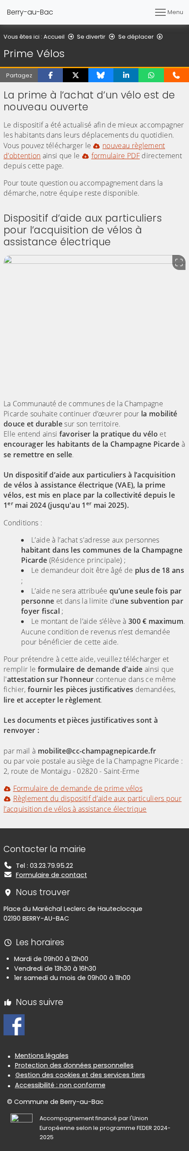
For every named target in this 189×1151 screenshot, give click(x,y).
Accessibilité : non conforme (60, 1085)
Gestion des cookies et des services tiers (80, 1075)
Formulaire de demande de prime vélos (77, 788)
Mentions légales (42, 1055)
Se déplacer (136, 36)
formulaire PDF (115, 155)
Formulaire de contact (51, 875)
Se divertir (91, 36)
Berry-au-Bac (30, 12)
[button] (50, 75)
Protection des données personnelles (74, 1065)
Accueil (54, 36)
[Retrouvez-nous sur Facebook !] (14, 1024)
